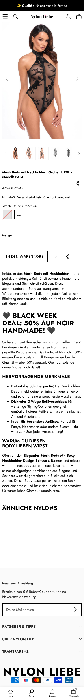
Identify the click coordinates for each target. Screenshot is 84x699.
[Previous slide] (6, 78)
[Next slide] (77, 78)
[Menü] (5, 16)
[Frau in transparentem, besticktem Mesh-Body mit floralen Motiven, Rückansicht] (42, 153)
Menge (7, 235)
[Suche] (16, 16)
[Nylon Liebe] (42, 16)
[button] (79, 16)
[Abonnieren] (73, 609)
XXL (20, 214)
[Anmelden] (68, 16)
